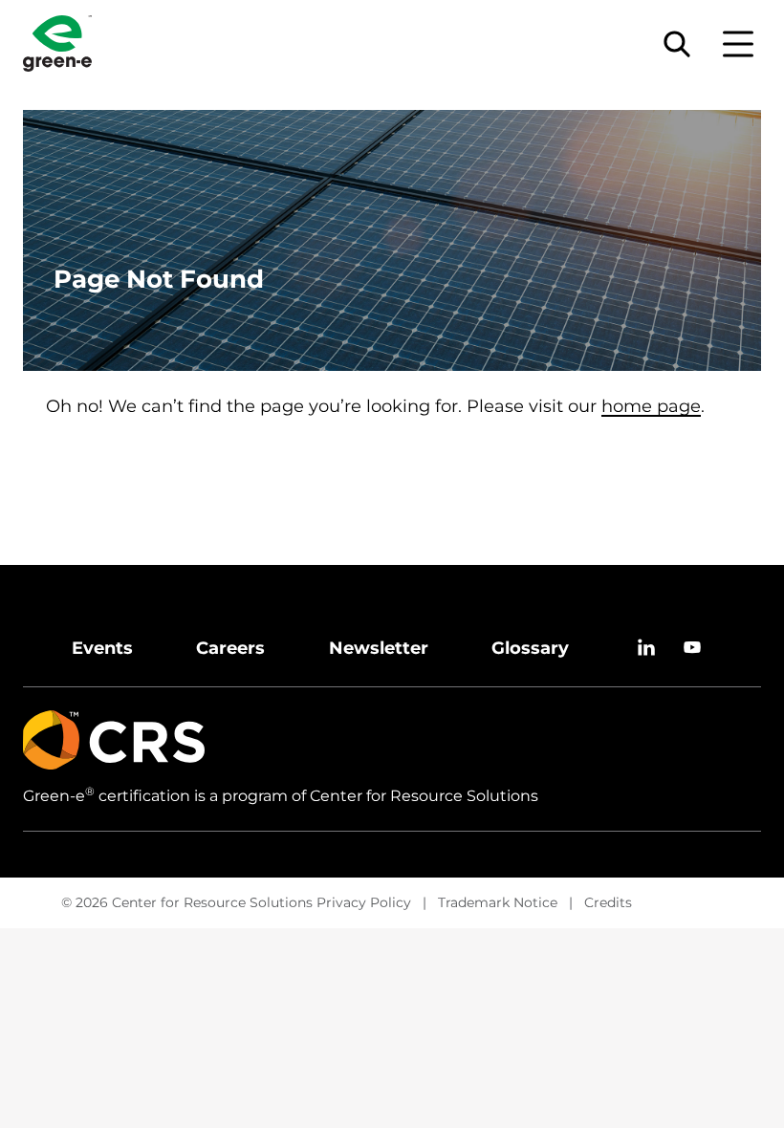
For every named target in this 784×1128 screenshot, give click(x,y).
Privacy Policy (363, 902)
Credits (608, 902)
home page (651, 406)
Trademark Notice (497, 902)
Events (102, 648)
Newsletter (378, 648)
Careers (230, 648)
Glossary (530, 648)
